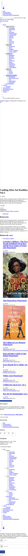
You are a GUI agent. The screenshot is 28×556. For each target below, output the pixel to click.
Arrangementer (6, 508)
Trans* (10, 464)
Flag (10, 500)
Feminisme (11, 456)
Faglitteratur (12, 483)
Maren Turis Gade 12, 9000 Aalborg (13, 414)
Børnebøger (12, 480)
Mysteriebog (12, 469)
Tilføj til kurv (3, 209)
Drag (10, 454)
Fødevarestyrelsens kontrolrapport (11, 427)
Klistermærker (12, 501)
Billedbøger (11, 477)
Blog (4, 423)
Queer (10, 462)
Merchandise (9, 496)
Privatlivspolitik (6, 424)
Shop (4, 449)
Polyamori (11, 461)
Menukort (8, 507)
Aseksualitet (12, 452)
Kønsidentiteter (12, 458)
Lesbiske (11, 460)
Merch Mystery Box (14, 499)
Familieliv (11, 472)
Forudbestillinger (10, 504)
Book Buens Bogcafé (8, 509)
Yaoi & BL (11, 465)
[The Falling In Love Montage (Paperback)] (14, 339)
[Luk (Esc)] (5, 554)
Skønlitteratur (12, 487)
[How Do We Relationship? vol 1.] (11, 390)
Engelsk (7, 100)
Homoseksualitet (13, 457)
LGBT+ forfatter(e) (13, 473)
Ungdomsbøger (12, 489)
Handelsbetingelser (7, 425)
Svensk (10, 495)
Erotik (10, 470)
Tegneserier (11, 488)
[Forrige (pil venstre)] (0, 555)
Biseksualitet (12, 453)
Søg (12, 19)
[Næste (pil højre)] (2, 555)
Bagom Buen (6, 511)
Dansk (10, 492)
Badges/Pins (12, 503)
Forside (2, 100)
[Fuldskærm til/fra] (2, 554)
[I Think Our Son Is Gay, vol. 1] (11, 381)
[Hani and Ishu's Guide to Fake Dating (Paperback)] (15, 350)
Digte (10, 481)
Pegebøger (11, 485)
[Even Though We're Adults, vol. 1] (11, 361)
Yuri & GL (16, 211)
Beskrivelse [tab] (5, 213)
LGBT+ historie (13, 474)
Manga (11, 211)
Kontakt (5, 512)
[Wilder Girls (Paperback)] (9, 372)
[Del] (3, 554)
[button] (0, 531)
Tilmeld (2, 551)
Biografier (11, 479)
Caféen (4, 505)
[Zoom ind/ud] (0, 554)
